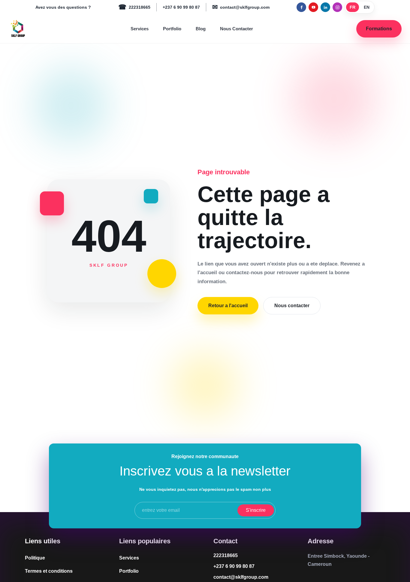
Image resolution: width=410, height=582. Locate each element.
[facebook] (301, 7)
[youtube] (313, 7)
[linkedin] (325, 7)
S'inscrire (256, 510)
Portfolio (172, 28)
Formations (379, 28)
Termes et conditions (49, 571)
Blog (201, 28)
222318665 (134, 7)
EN (366, 7)
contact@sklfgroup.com (241, 7)
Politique (35, 557)
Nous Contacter (236, 28)
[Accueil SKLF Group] (17, 29)
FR (352, 7)
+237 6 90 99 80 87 (181, 7)
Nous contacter (291, 305)
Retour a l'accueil (228, 305)
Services (140, 28)
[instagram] (337, 7)
